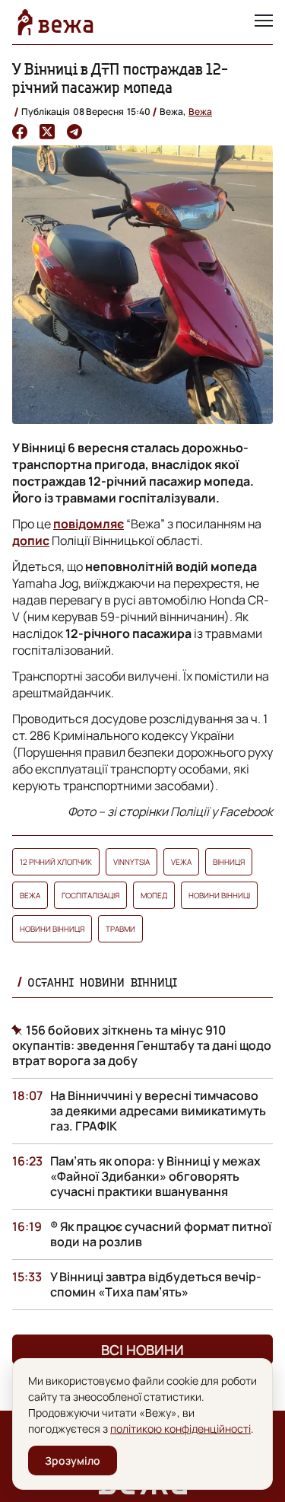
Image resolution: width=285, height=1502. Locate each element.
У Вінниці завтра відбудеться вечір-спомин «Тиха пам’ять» (155, 1284)
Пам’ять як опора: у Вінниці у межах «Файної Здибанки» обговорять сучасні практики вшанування (155, 1176)
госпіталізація (90, 895)
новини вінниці (219, 895)
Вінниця (229, 861)
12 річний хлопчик (56, 861)
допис (30, 540)
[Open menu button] (264, 22)
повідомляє (88, 523)
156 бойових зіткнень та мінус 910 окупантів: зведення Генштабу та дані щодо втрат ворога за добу (141, 1045)
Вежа (200, 111)
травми (120, 928)
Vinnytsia (131, 861)
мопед (154, 895)
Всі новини (142, 1350)
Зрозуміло (72, 1460)
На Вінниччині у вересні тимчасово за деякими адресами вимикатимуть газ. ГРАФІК (158, 1110)
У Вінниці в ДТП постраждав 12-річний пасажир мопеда (120, 78)
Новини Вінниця (52, 928)
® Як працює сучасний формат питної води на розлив (160, 1234)
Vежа (181, 861)
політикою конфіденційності (180, 1428)
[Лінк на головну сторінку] (55, 22)
